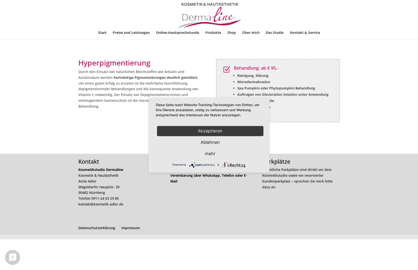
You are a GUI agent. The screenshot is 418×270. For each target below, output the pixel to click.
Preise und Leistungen (131, 33)
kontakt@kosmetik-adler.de (100, 204)
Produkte (213, 33)
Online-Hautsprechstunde (177, 33)
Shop (231, 33)
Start (102, 33)
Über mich (251, 33)
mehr (210, 153)
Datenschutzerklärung (96, 228)
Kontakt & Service (305, 33)
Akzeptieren (210, 130)
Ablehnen (210, 142)
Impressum (130, 228)
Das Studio (275, 33)
